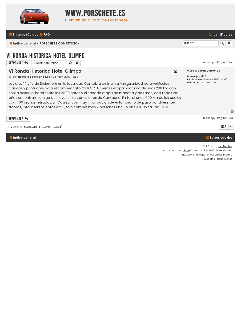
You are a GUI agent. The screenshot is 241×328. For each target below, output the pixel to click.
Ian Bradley (225, 146)
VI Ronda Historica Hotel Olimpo (45, 55)
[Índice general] (35, 17)
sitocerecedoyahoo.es (203, 70)
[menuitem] (44, 35)
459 (203, 76)
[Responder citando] (175, 72)
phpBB (186, 150)
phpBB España (223, 154)
